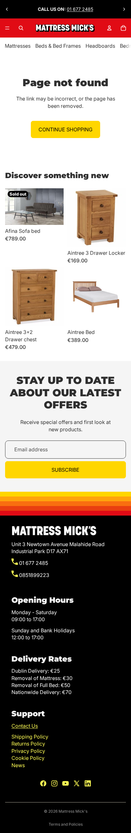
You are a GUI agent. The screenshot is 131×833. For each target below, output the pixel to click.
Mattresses (18, 46)
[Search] (21, 28)
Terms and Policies (66, 824)
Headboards (100, 46)
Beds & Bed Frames (58, 46)
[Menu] (7, 28)
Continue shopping (65, 129)
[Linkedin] (88, 783)
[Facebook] (43, 783)
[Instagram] (54, 783)
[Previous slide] (7, 9)
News (18, 765)
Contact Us (24, 726)
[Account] (109, 28)
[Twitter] (76, 783)
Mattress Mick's (73, 811)
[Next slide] (124, 9)
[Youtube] (65, 783)
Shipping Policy (29, 736)
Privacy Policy (28, 751)
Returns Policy (28, 743)
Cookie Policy (28, 758)
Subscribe (65, 470)
